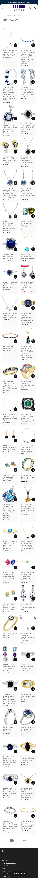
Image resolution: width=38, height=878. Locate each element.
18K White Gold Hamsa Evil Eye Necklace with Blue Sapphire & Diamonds (27, 637)
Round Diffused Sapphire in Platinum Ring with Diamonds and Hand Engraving (10, 760)
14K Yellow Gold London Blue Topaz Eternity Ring (27, 477)
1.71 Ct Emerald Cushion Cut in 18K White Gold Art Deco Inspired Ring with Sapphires (27, 418)
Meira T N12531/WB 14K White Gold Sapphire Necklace (10, 315)
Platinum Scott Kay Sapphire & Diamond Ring (9, 729)
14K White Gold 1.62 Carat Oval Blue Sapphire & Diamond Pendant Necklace (27, 160)
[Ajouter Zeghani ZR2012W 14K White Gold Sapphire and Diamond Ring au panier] (33, 722)
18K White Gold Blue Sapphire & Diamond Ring (8, 256)
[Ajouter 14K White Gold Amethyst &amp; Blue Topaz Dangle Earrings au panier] (15, 659)
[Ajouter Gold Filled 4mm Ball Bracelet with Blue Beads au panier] (15, 341)
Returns (4, 868)
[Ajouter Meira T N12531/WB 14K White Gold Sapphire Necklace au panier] (15, 308)
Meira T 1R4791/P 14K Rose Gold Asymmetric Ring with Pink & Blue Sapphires (9, 576)
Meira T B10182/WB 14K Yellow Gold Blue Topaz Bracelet (27, 256)
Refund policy (6, 876)
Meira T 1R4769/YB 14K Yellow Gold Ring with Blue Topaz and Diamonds (10, 545)
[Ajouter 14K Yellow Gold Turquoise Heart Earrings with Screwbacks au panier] (15, 470)
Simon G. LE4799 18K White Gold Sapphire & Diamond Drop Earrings (27, 285)
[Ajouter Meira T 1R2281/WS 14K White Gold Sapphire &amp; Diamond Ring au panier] (15, 277)
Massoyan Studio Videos (9, 863)
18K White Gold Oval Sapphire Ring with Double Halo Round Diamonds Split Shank (27, 127)
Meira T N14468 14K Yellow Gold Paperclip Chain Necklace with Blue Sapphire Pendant (27, 545)
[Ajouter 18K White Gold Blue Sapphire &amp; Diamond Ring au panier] (15, 249)
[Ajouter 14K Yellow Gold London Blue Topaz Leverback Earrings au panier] (15, 440)
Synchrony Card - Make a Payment (12, 871)
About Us (4, 860)
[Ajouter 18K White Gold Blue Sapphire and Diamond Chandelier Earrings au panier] (33, 599)
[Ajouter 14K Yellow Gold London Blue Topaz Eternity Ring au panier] (33, 470)
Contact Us (5, 865)
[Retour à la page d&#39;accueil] (2, 15)
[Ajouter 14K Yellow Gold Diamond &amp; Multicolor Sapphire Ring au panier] (33, 376)
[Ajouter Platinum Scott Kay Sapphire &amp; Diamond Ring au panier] (15, 722)
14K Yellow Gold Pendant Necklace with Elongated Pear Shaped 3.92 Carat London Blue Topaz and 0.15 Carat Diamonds (27, 352)
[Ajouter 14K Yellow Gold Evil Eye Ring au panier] (15, 628)
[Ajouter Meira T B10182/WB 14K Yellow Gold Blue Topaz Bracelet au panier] (33, 249)
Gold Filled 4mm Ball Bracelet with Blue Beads (9, 348)
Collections (8, 15)
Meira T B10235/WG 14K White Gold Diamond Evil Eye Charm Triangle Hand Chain (10, 54)
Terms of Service (7, 873)
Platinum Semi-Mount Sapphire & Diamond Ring (27, 666)
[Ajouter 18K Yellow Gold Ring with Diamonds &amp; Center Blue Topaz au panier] (33, 689)
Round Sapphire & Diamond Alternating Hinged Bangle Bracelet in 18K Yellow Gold (27, 824)
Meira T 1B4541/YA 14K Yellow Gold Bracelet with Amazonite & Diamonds (27, 576)
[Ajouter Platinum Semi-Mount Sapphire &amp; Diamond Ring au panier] (33, 659)
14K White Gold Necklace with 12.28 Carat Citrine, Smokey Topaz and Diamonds (27, 508)
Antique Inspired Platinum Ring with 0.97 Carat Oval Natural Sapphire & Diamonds (9, 791)
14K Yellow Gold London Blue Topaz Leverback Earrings (9, 447)
